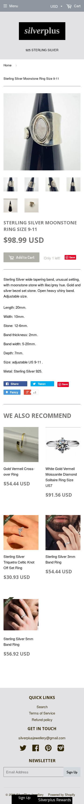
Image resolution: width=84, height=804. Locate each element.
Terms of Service (42, 713)
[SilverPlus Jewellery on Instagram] (60, 749)
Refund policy (42, 719)
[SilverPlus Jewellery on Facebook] (35, 749)
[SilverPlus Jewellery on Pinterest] (48, 749)
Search (42, 706)
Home (7, 65)
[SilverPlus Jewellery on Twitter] (23, 749)
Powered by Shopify (61, 794)
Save (72, 257)
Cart (76, 5)
